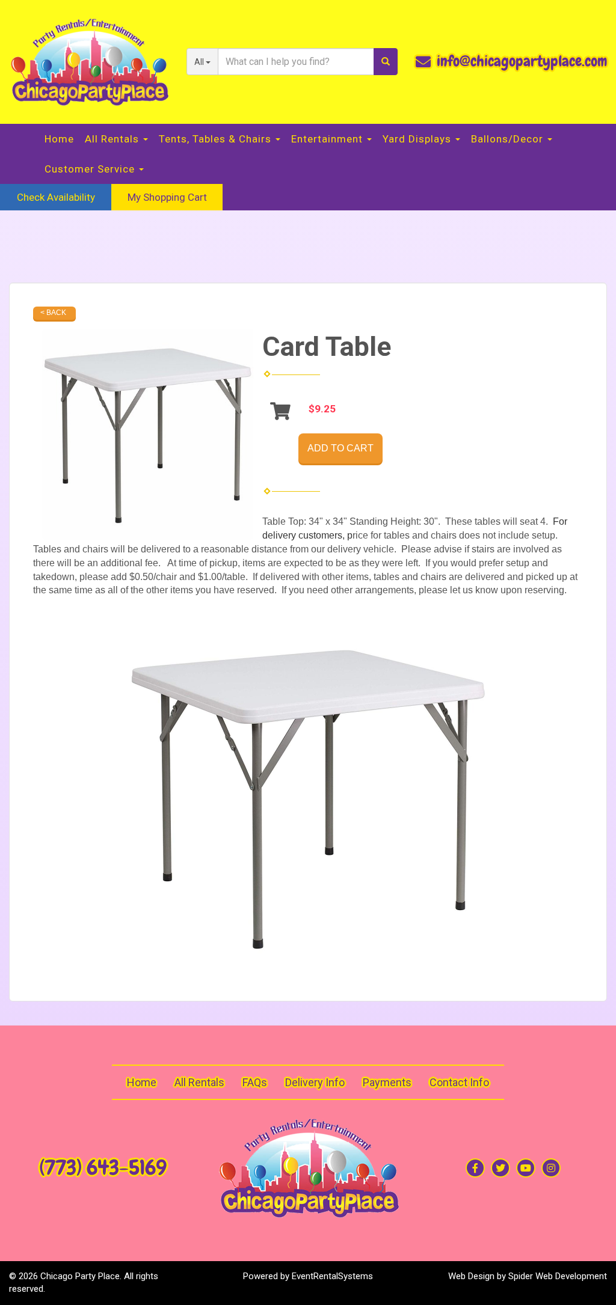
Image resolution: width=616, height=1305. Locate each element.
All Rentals (199, 1082)
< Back (53, 312)
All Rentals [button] (113, 139)
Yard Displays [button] (418, 139)
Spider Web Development (557, 1276)
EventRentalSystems (332, 1276)
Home (59, 139)
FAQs (254, 1082)
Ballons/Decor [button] (508, 139)
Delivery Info (315, 1082)
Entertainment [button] (328, 139)
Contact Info (459, 1082)
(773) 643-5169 (103, 1167)
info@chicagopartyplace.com (522, 61)
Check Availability (56, 197)
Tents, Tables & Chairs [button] (216, 139)
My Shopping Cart (167, 197)
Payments (387, 1082)
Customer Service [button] (91, 169)
